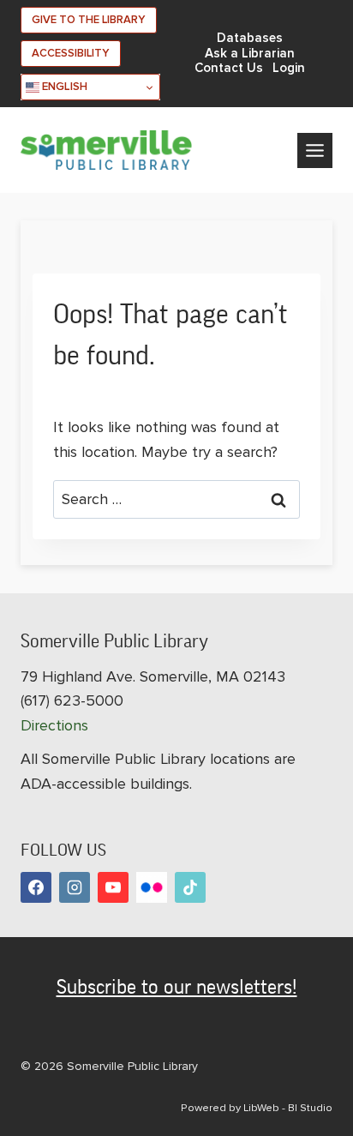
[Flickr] (151, 887)
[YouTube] (113, 887)
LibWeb (261, 1108)
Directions (54, 725)
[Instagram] (74, 887)
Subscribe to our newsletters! (177, 987)
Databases (250, 38)
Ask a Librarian (250, 53)
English (63, 86)
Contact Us (228, 68)
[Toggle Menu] (314, 150)
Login (288, 68)
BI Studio (310, 1108)
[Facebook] (36, 887)
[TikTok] (190, 887)
